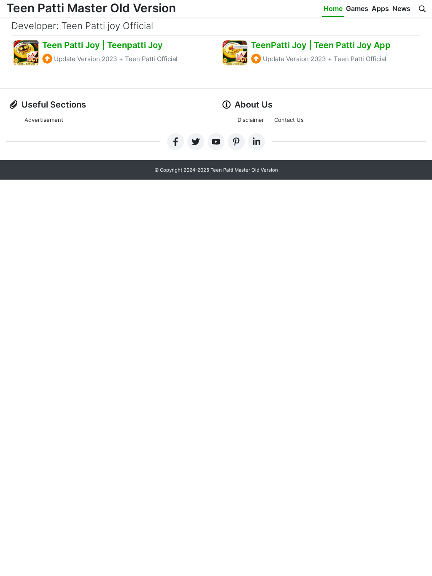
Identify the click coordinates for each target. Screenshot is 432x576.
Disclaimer (251, 119)
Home (333, 8)
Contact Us (289, 119)
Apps (380, 8)
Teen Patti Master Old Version (91, 8)
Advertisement (43, 119)
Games (357, 8)
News (401, 8)
